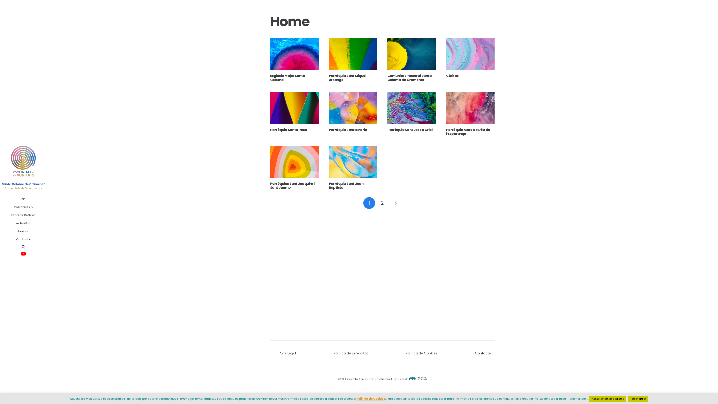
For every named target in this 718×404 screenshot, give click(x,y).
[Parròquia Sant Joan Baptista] (353, 162)
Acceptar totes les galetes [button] (608, 399)
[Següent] (395, 203)
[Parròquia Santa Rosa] (294, 108)
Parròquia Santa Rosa (288, 129)
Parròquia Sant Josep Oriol (409, 129)
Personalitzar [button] (638, 399)
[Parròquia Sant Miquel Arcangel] (353, 54)
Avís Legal (288, 353)
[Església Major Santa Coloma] (294, 54)
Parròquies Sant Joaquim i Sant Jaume (292, 185)
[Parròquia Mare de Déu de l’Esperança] (470, 108)
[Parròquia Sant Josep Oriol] (411, 108)
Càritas (452, 75)
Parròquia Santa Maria (348, 129)
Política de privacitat (351, 353)
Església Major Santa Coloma (287, 77)
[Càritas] (470, 54)
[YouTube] (23, 254)
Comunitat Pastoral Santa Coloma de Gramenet (409, 77)
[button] (23, 247)
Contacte (483, 353)
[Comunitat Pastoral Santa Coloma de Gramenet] (411, 54)
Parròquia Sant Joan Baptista (346, 185)
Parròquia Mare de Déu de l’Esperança (468, 131)
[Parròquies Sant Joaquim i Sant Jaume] (294, 162)
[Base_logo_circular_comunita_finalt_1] (23, 161)
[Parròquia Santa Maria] (353, 108)
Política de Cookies (421, 353)
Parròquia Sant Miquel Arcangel (347, 77)
